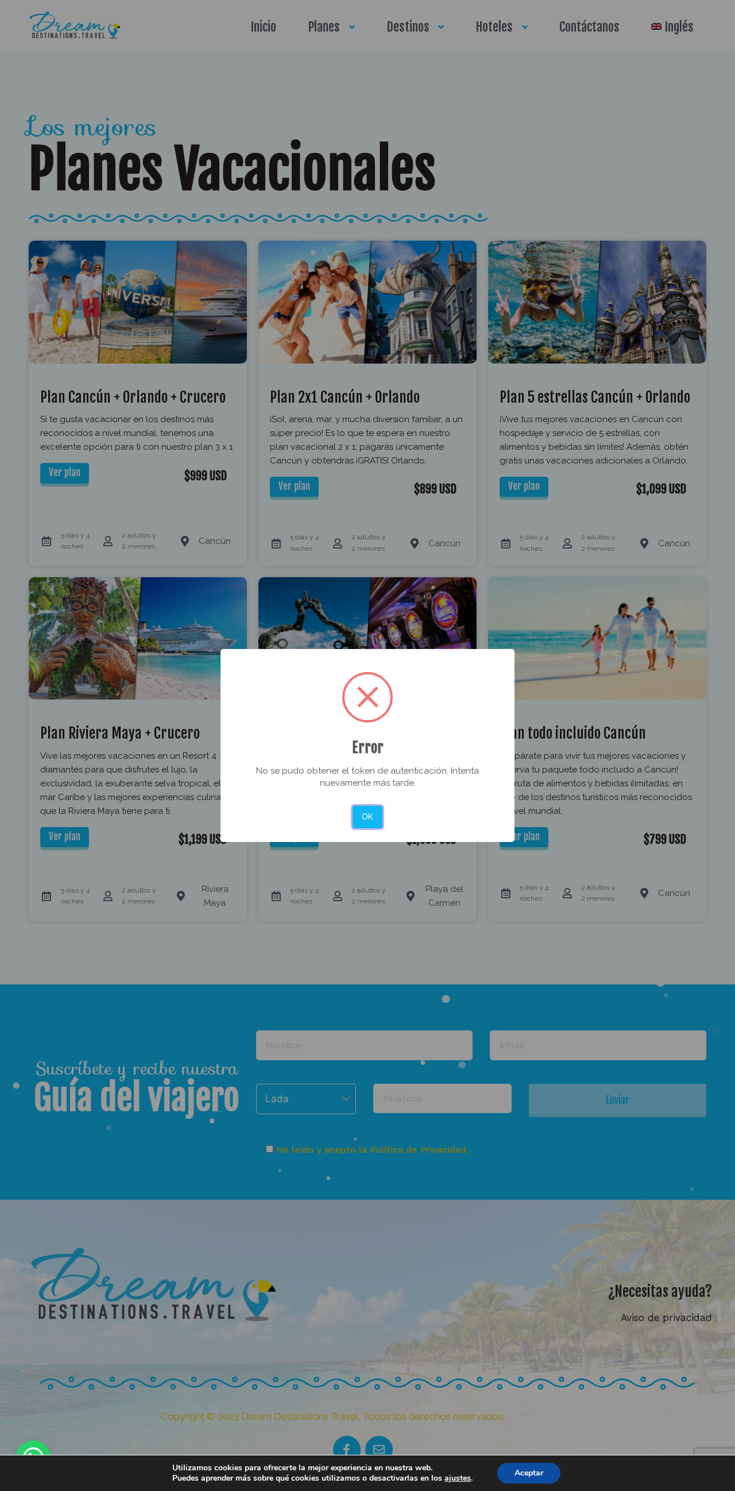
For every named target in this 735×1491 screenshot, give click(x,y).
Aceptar (528, 1472)
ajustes (457, 1478)
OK (367, 816)
